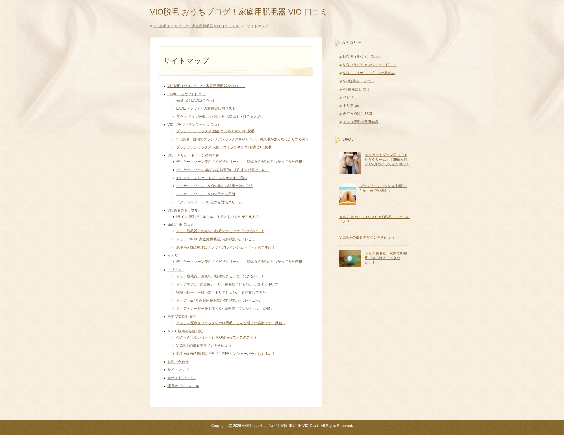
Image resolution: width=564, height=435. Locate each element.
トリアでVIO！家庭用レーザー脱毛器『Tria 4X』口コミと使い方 (227, 284)
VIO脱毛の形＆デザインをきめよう (204, 345)
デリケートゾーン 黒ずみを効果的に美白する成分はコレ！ (222, 170)
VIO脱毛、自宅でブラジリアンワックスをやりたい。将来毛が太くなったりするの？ (242, 139)
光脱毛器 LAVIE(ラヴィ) (195, 100)
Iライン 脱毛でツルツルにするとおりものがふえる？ (217, 217)
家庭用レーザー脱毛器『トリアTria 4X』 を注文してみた (221, 292)
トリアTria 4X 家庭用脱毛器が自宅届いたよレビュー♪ (218, 239)
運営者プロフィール (183, 386)
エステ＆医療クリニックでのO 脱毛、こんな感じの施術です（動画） (231, 323)
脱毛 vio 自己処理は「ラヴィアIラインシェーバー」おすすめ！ (225, 247)
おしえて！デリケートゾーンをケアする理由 (211, 178)
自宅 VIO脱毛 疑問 (181, 317)
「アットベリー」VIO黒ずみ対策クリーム (209, 202)
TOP (196, 26)
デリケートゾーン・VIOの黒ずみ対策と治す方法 (214, 186)
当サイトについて (181, 378)
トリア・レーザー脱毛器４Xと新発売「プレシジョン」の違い (225, 308)
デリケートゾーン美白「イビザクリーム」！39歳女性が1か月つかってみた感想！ (241, 162)
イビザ (172, 255)
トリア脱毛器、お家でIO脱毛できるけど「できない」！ (220, 231)
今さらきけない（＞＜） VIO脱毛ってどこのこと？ (216, 337)
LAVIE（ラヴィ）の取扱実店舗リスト (206, 108)
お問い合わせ (178, 362)
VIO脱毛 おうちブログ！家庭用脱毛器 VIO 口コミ (239, 11)
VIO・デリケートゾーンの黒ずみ (193, 155)
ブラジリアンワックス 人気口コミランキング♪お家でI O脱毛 (223, 147)
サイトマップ (178, 370)
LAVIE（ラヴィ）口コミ (186, 94)
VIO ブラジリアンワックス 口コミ (194, 125)
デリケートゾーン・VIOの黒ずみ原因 (205, 194)
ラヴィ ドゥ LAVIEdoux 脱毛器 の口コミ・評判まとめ (218, 116)
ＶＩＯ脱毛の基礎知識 (185, 331)
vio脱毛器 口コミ (180, 225)
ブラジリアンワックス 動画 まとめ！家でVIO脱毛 (215, 131)
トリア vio (175, 270)
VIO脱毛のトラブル (182, 210)
